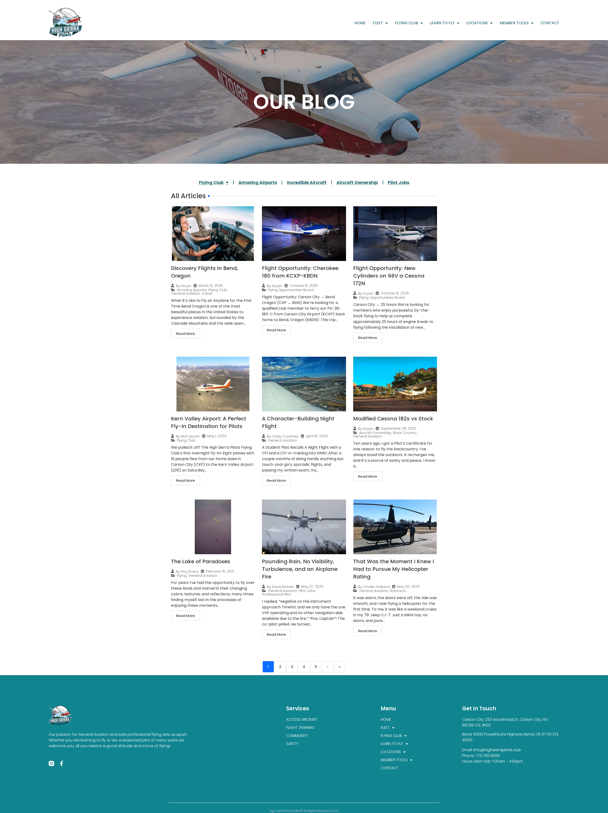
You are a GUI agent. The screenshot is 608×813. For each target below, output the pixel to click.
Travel (207, 293)
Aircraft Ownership (357, 182)
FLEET (378, 23)
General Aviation (185, 293)
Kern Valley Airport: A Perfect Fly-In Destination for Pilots (208, 422)
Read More (185, 333)
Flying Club (211, 182)
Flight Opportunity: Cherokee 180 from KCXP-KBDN (300, 272)
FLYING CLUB (406, 23)
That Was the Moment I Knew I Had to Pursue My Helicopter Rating (393, 569)
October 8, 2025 (304, 285)
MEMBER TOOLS (514, 23)
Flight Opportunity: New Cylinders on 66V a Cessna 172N (388, 276)
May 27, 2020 (312, 586)
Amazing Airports (257, 182)
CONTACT (550, 23)
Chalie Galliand (376, 586)
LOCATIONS (477, 23)
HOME (360, 23)
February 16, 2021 (220, 571)
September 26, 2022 (398, 428)
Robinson (398, 590)
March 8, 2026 (211, 285)
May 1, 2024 (216, 436)
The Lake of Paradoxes (200, 561)
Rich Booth (190, 436)
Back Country (404, 432)
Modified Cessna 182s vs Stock (393, 418)
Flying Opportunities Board (291, 290)
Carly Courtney (285, 436)
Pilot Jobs (398, 182)
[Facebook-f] (61, 763)
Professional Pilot (276, 594)
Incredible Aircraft (307, 182)
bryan (186, 286)
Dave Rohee (283, 586)
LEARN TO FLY (442, 23)
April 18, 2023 (317, 436)
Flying (181, 575)
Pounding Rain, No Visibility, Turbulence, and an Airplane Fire (299, 569)
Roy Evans (190, 571)
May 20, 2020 (408, 586)
